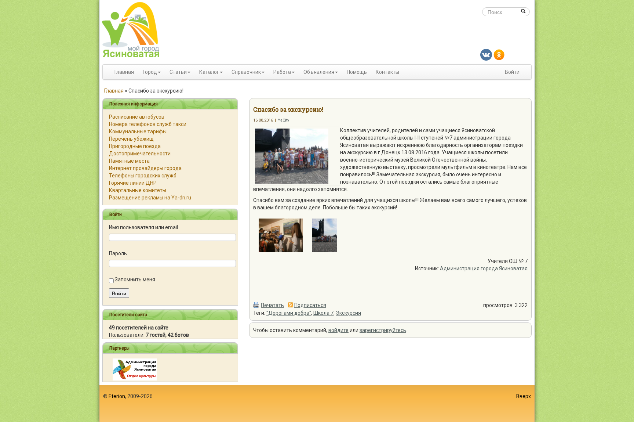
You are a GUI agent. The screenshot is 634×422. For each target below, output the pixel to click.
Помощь (357, 72)
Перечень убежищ (131, 139)
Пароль (118, 253)
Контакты (387, 72)
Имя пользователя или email (143, 227)
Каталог (209, 72)
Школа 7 (323, 313)
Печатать (272, 305)
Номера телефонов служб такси (147, 124)
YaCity (283, 120)
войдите (338, 330)
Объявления (318, 72)
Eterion (117, 396)
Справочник (246, 72)
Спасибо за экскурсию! (288, 109)
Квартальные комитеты (137, 190)
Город (150, 72)
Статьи (178, 72)
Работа (282, 72)
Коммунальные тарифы (138, 131)
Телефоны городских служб (142, 175)
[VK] (486, 54)
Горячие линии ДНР (133, 183)
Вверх (523, 396)
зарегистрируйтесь (383, 330)
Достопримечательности (140, 153)
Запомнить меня (135, 279)
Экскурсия (348, 313)
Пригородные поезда (135, 146)
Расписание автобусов (136, 117)
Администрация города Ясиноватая (484, 268)
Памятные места (129, 161)
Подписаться (310, 305)
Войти (512, 72)
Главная (124, 72)
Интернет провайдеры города (145, 168)
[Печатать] (256, 305)
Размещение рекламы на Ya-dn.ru (150, 198)
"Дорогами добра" (288, 313)
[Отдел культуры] (135, 369)
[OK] (499, 54)
